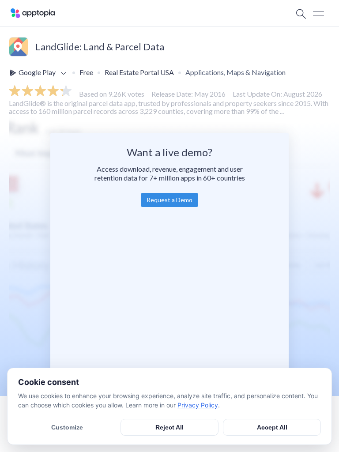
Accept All (272, 427)
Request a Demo (169, 199)
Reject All (169, 427)
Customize (67, 427)
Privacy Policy (197, 405)
